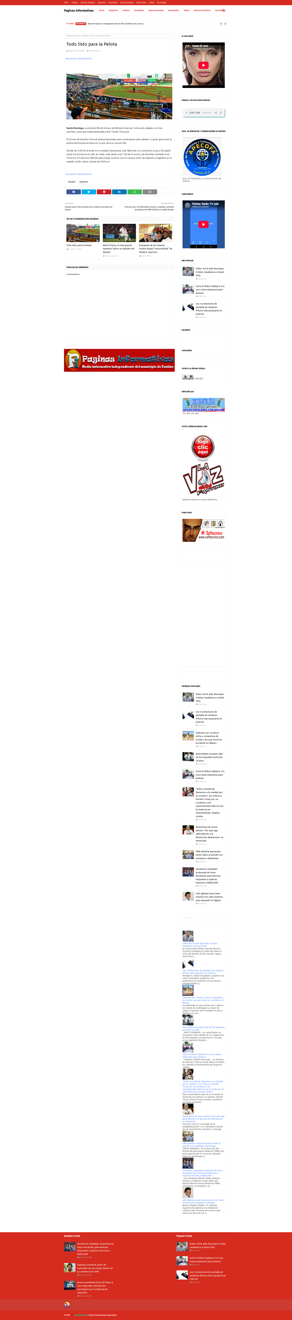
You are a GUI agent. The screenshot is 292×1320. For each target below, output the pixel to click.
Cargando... (187, 917)
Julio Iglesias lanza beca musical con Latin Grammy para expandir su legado (209, 897)
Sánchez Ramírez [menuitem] (202, 10)
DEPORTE (85, 36)
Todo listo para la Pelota (78, 245)
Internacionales (127, 3)
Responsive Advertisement (79, 58)
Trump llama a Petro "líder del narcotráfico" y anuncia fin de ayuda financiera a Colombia (132, 24)
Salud (151, 3)
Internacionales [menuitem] (156, 10)
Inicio (66, 3)
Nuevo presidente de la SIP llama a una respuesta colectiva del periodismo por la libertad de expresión (95, 1287)
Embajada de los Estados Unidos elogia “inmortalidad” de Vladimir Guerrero (155, 249)
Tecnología (161, 3)
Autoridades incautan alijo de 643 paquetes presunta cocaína (209, 757)
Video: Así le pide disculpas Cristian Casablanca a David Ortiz (210, 272)
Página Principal (73, 36)
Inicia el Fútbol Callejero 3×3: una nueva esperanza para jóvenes (210, 289)
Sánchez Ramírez (88, 3)
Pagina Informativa (76, 51)
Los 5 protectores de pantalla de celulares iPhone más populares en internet (209, 308)
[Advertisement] (203, 611)
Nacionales (141, 3)
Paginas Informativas (79, 10)
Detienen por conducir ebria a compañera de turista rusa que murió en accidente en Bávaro (209, 738)
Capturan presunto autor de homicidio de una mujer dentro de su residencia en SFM (95, 1268)
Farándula (113, 3)
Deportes (102, 3)
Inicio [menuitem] (101, 10)
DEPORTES (84, 182)
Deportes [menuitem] (113, 10)
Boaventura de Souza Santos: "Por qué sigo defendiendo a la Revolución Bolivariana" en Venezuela (209, 834)
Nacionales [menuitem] (173, 10)
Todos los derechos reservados (103, 1315)
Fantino (75, 3)
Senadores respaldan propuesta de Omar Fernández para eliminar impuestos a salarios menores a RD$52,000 (208, 876)
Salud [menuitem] (186, 10)
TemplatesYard (80, 1315)
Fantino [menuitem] (126, 10)
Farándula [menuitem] (139, 10)
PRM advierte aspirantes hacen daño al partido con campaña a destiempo (209, 855)
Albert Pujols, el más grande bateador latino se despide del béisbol (118, 249)
